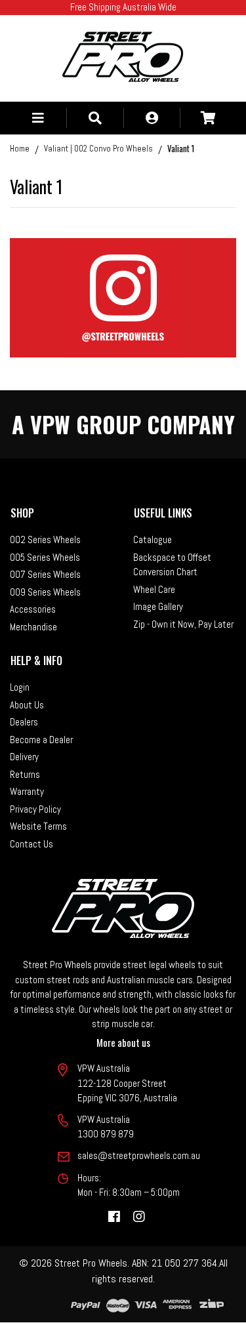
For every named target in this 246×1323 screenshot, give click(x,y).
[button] (38, 118)
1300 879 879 (105, 1134)
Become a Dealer (41, 739)
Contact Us (31, 844)
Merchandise (33, 627)
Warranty (27, 791)
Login (20, 687)
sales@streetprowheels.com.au (138, 1155)
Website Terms (38, 826)
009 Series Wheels (45, 592)
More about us (123, 1042)
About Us (27, 705)
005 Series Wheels (45, 557)
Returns (25, 774)
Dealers (24, 722)
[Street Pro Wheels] (123, 56)
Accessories (33, 609)
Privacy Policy (35, 809)
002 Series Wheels (45, 539)
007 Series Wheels (45, 574)
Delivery (24, 756)
